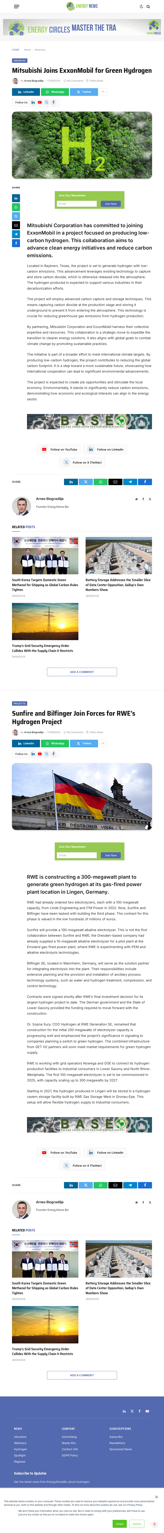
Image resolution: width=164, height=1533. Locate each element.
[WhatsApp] (16, 207)
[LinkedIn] (16, 198)
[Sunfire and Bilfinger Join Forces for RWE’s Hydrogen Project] (82, 796)
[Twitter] (16, 216)
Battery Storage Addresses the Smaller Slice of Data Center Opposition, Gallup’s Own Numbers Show (118, 585)
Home (27, 49)
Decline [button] (137, 1523)
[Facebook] (16, 243)
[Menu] (16, 6)
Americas (40, 49)
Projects (20, 703)
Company (68, 1428)
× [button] (156, 1495)
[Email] (16, 225)
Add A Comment (82, 672)
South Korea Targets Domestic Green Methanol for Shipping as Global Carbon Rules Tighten (45, 585)
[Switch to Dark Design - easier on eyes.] (141, 6)
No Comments (75, 80)
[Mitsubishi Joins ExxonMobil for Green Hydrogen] (82, 145)
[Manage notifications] (154, 1524)
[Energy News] (82, 6)
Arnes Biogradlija (34, 80)
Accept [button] (119, 1523)
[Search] (148, 6)
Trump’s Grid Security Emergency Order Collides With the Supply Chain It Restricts (42, 648)
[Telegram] (16, 234)
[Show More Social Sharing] (103, 92)
